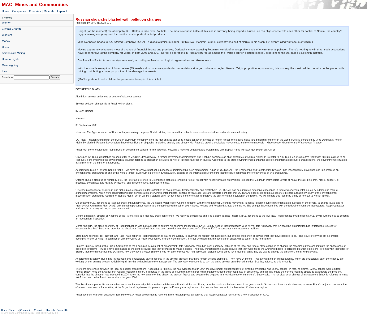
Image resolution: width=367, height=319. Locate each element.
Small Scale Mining (13, 52)
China (5, 47)
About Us (14, 310)
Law (4, 71)
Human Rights (10, 59)
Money (6, 40)
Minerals (49, 11)
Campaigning (10, 65)
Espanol (62, 11)
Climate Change (11, 28)
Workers (7, 34)
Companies (19, 11)
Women (6, 22)
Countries (35, 11)
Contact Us (62, 310)
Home (5, 11)
